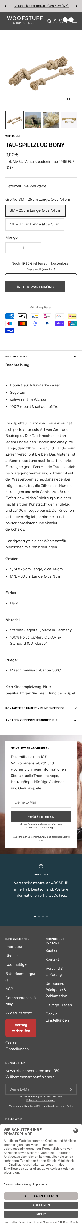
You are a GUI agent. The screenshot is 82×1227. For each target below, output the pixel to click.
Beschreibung (16, 356)
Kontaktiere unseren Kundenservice (35, 708)
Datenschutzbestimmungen (40, 827)
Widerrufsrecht (18, 1013)
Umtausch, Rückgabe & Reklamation (56, 989)
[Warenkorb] (68, 21)
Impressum (15, 946)
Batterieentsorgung (20, 976)
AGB (9, 989)
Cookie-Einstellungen (17, 1045)
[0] (61, 21)
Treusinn (12, 136)
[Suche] (49, 21)
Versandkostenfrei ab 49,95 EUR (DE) (41, 6)
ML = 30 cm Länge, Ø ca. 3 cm (34, 224)
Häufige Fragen (59, 1005)
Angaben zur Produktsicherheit (31, 720)
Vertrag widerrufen (21, 1028)
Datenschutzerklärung (20, 1000)
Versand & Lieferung (54, 971)
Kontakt (52, 959)
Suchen (52, 950)
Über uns (12, 955)
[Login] (55, 21)
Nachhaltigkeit (18, 964)
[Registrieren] (70, 1089)
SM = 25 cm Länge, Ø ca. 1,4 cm (35, 210)
